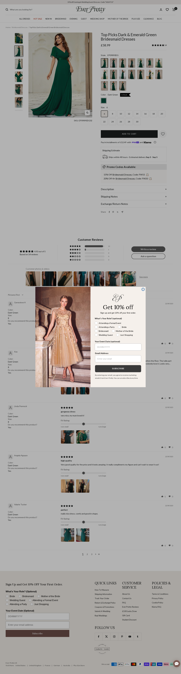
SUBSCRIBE (118, 368)
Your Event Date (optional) (107, 341)
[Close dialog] (143, 289)
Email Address (101, 353)
